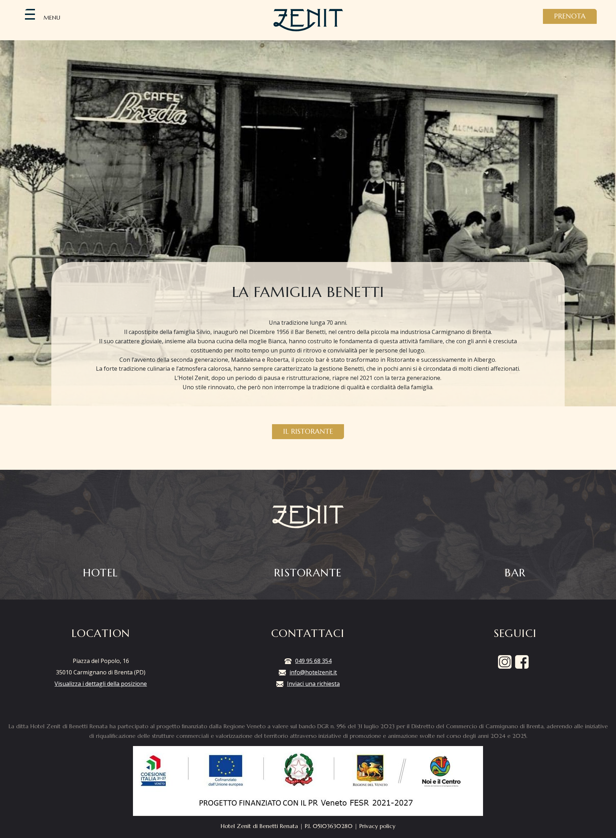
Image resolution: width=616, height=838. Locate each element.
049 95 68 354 (313, 661)
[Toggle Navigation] (30, 14)
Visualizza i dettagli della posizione (101, 684)
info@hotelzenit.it (313, 672)
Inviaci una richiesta (313, 684)
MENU (51, 17)
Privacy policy (377, 825)
